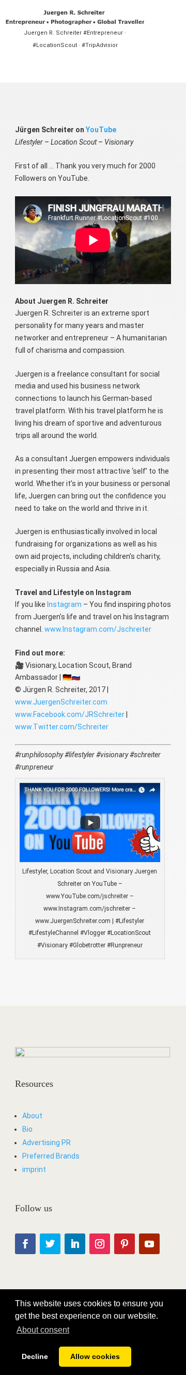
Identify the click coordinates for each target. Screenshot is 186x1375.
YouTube (101, 130)
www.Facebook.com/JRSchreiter (70, 714)
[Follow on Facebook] (25, 1243)
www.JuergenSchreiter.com (61, 702)
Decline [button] (35, 1356)
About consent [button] (43, 1329)
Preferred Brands (51, 1156)
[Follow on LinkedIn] (75, 1243)
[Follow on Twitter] (50, 1243)
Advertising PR (46, 1142)
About (32, 1116)
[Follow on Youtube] (149, 1243)
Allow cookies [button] (95, 1356)
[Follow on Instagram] (99, 1243)
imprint (34, 1169)
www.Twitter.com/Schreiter (62, 727)
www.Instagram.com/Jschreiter (97, 629)
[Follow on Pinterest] (124, 1243)
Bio (27, 1129)
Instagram (64, 604)
